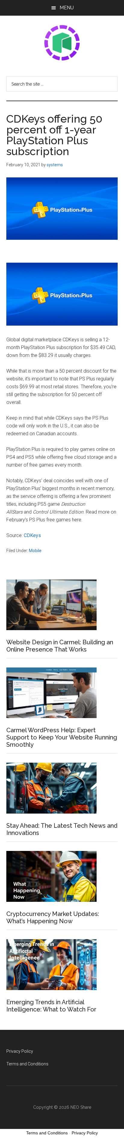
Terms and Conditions (27, 1063)
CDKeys (32, 535)
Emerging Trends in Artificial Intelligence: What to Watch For (51, 1006)
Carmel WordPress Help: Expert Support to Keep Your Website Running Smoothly (61, 737)
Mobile (35, 550)
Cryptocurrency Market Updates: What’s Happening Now (52, 917)
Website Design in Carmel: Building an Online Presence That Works (59, 646)
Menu (67, 8)
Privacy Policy (19, 1051)
